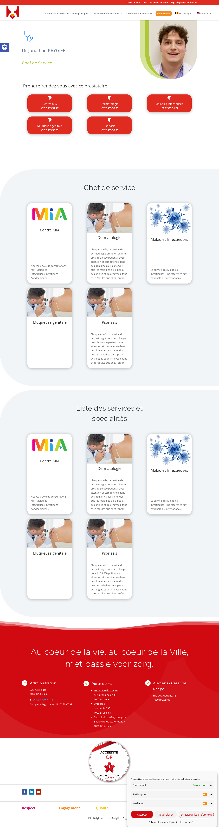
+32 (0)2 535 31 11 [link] (43, 700)
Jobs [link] (145, 3)
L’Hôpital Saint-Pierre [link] (137, 13)
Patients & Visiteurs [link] (55, 13)
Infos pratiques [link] (80, 13)
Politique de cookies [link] (158, 822)
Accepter (142, 814)
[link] (4, 47)
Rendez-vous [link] (163, 13)
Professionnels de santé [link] (106, 13)
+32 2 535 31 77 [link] (50, 108)
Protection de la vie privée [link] (181, 822)
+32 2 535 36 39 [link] (109, 108)
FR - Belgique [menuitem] (95, 818)
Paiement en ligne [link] (159, 3)
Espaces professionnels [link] (182, 3)
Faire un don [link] (133, 3)
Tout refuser (166, 814)
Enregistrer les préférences (196, 814)
